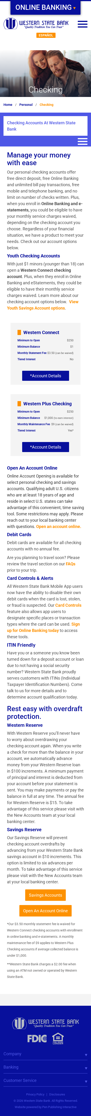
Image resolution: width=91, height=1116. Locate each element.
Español (46, 35)
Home (8, 105)
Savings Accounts (45, 895)
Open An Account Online (45, 910)
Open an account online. (58, 526)
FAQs (70, 563)
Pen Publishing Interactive (59, 1107)
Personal (26, 105)
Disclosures (57, 1094)
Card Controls (68, 605)
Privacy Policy (35, 1094)
